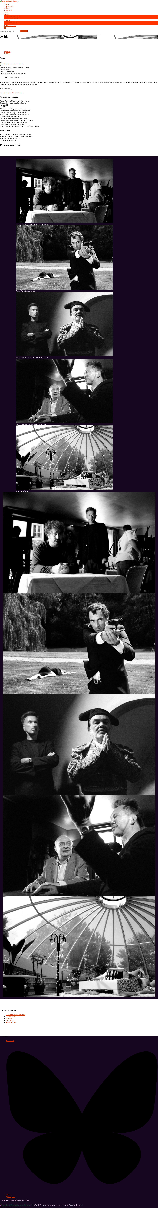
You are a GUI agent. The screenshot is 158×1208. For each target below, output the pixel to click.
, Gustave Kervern (17, 64)
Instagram (11, 1197)
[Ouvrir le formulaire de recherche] (81, 28)
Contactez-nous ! (14, 24)
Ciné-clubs (8, 10)
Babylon (9, 1018)
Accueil (7, 4)
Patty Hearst (10, 1020)
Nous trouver (13, 22)
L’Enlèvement (10, 1017)
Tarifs (6, 12)
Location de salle (14, 16)
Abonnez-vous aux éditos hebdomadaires (16, 1200)
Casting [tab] (6, 54)
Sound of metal (11, 1022)
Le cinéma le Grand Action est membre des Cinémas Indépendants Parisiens (56, 1205)
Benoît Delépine (5, 64)
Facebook (10, 1041)
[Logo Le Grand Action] (9, 1)
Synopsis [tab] (7, 52)
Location (7, 14)
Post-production (14, 18)
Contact (7, 20)
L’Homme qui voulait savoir (15, 1015)
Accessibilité (8, 6)
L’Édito (6, 8)
